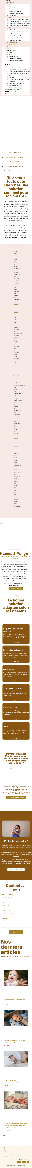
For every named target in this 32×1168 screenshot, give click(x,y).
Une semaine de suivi (15, 38)
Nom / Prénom (7, 895)
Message (5, 918)
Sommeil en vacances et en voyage (19, 23)
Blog (7, 46)
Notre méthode (13, 9)
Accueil (8, 48)
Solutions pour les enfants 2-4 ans (19, 19)
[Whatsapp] (23, 1162)
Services (8, 27)
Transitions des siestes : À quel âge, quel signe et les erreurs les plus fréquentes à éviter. (15, 1125)
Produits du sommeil (12, 42)
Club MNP (12, 29)
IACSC (10, 7)
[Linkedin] (25, 1162)
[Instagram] (20, 1162)
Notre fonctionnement (15, 11)
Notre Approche (10, 2)
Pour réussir (12, 15)
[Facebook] (18, 1162)
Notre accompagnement (16, 13)
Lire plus (7, 1004)
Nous (10, 5)
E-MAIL (4, 902)
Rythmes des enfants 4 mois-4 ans (19, 21)
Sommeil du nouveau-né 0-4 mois (19, 25)
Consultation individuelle (16, 36)
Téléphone (6, 910)
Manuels (8, 17)
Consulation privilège (15, 40)
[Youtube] (28, 1162)
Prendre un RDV (10, 44)
